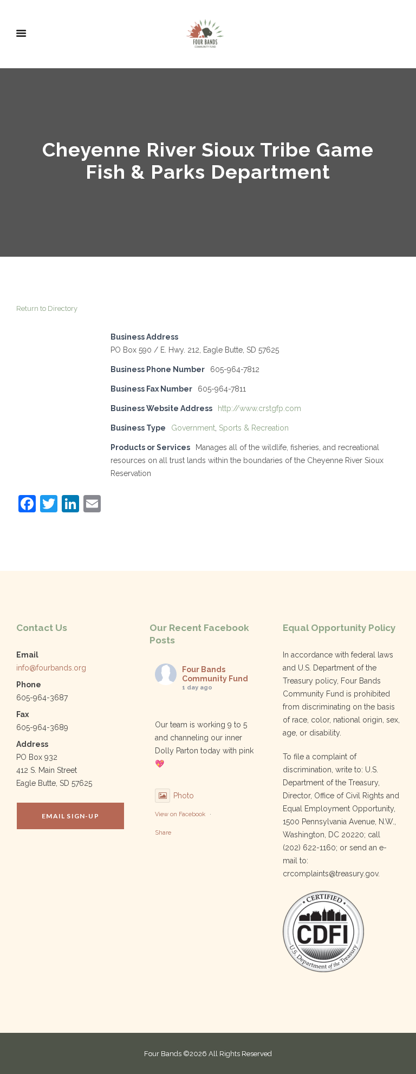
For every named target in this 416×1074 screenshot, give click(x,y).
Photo (183, 795)
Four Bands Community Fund (215, 674)
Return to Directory (46, 308)
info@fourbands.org (51, 667)
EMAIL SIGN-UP (70, 816)
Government (193, 428)
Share (163, 832)
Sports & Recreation (254, 428)
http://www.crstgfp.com (259, 408)
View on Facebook (180, 814)
